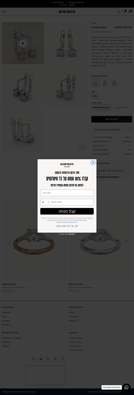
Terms (75, 222)
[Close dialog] (93, 162)
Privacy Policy (66, 222)
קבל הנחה (67, 211)
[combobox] (45, 202)
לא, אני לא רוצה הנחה (67, 226)
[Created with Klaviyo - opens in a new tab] (67, 234)
